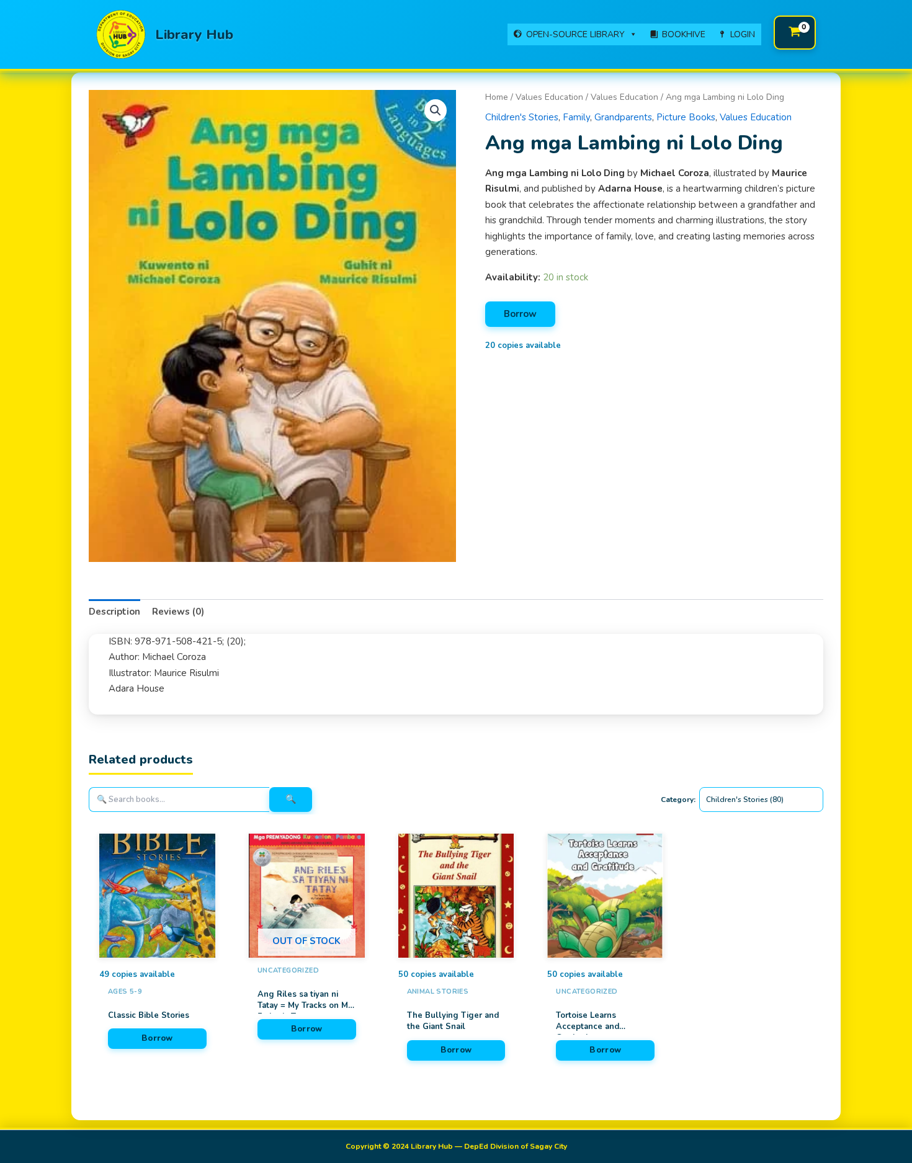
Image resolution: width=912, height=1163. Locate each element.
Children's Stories (521, 117)
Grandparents (623, 117)
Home (496, 97)
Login (742, 34)
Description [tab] (114, 611)
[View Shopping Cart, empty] (795, 33)
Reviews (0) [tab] (178, 611)
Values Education (549, 97)
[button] (435, 110)
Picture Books (685, 117)
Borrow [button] (157, 1038)
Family (576, 117)
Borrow (520, 314)
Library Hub (194, 34)
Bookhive (683, 34)
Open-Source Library (575, 34)
